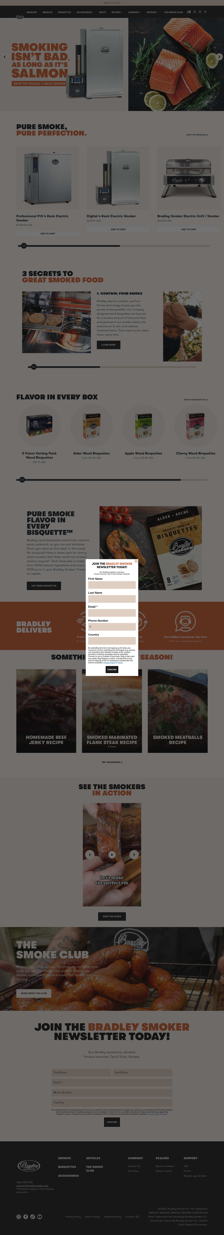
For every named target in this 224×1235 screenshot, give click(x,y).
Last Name (95, 592)
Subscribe (112, 669)
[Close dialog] (136, 561)
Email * (93, 606)
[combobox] (93, 627)
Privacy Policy (109, 663)
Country (93, 634)
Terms (119, 663)
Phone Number (98, 620)
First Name (95, 578)
